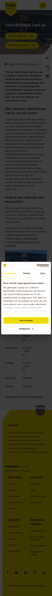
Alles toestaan (26, 320)
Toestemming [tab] (9, 273)
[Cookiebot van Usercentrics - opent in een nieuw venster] (37, 265)
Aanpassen (24, 328)
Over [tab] (42, 273)
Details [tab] (26, 273)
